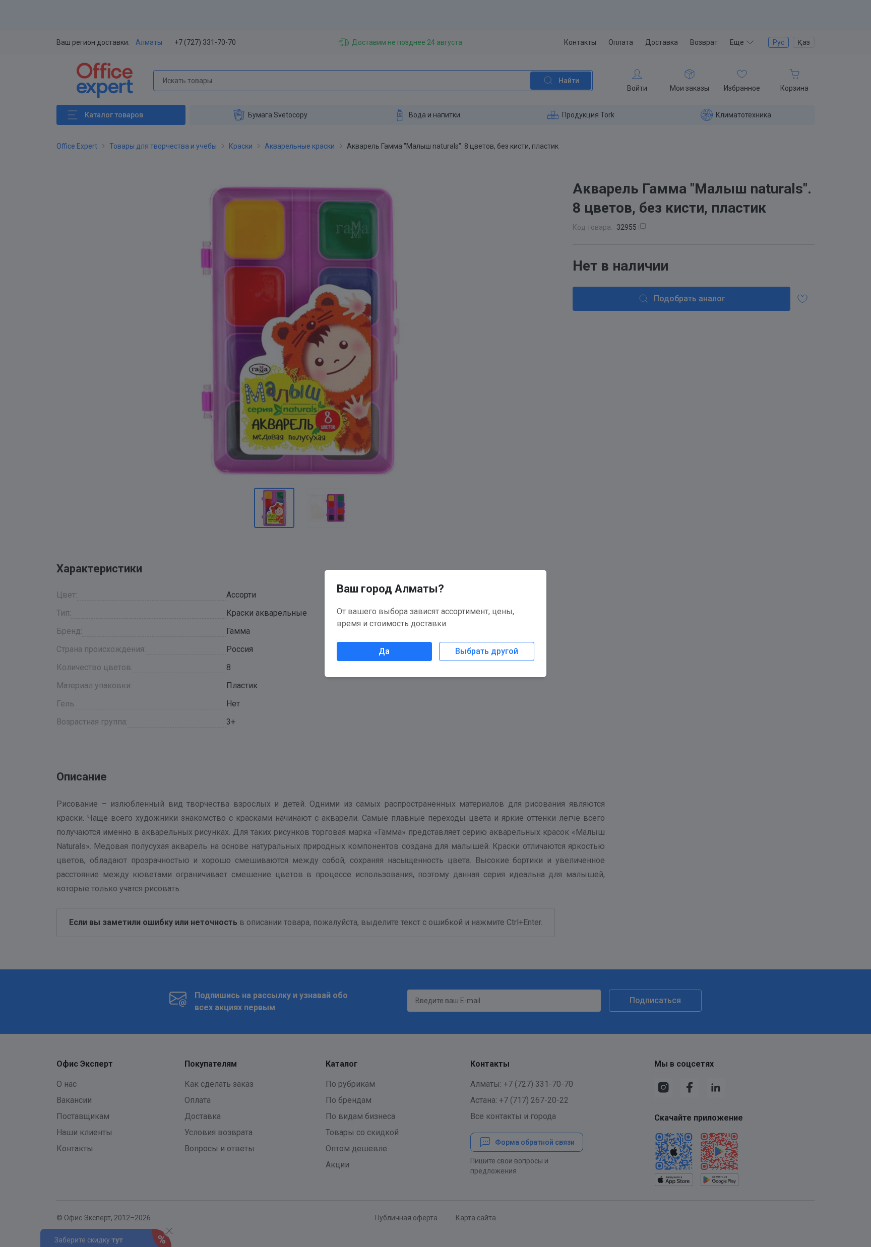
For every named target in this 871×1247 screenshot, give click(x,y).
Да (384, 651)
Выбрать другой (486, 651)
